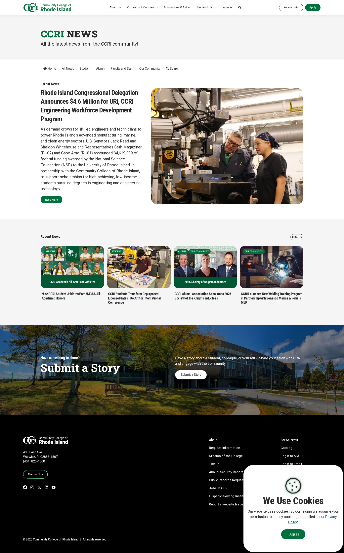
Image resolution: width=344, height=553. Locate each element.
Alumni (100, 68)
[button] (239, 7)
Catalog (286, 448)
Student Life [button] (204, 7)
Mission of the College (226, 456)
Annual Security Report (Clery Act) (234, 472)
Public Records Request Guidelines (235, 480)
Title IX (214, 464)
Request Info (291, 7)
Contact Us (35, 474)
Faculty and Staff (122, 68)
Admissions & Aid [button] (175, 7)
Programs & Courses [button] (140, 7)
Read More (51, 199)
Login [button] (225, 7)
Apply (312, 7)
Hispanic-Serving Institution (229, 496)
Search (174, 68)
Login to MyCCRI (293, 456)
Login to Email (291, 464)
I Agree (293, 534)
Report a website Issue (226, 504)
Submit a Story (191, 374)
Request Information (224, 448)
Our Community (149, 68)
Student (85, 68)
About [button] (113, 7)
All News (68, 68)
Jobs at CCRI (219, 488)
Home (51, 68)
